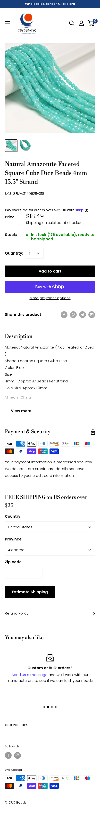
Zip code (13, 561)
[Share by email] (91, 314)
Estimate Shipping (30, 592)
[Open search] (72, 23)
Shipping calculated (43, 222)
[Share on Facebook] (64, 314)
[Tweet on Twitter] (82, 314)
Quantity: (14, 253)
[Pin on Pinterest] (73, 314)
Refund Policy (16, 613)
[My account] (81, 23)
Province (13, 539)
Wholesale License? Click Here (50, 3)
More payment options (50, 297)
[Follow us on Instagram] (17, 755)
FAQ (91, 692)
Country (12, 516)
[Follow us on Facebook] (8, 755)
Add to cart (50, 271)
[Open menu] (7, 23)
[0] (91, 23)
